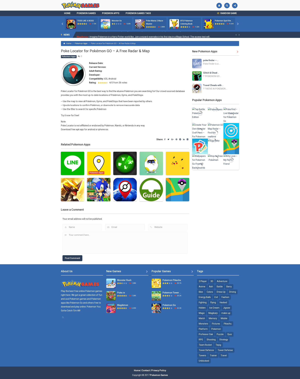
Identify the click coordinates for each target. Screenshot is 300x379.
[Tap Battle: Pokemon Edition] (200, 113)
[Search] (227, 5)
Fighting (203, 302)
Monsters (203, 323)
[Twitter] (168, 139)
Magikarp (213, 313)
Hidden (202, 308)
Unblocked (204, 361)
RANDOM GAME (228, 13)
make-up (225, 313)
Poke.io (121, 292)
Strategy (223, 339)
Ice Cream (214, 308)
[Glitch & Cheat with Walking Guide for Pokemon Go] (197, 76)
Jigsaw (226, 308)
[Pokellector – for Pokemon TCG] (200, 146)
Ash (211, 286)
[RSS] (63, 317)
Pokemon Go (169, 305)
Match (202, 318)
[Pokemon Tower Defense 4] (156, 295)
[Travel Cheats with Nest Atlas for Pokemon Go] (197, 88)
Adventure (222, 281)
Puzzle (220, 334)
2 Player (203, 281)
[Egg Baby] (214, 140)
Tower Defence (206, 350)
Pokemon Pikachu (171, 280)
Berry (229, 286)
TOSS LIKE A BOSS (85, 21)
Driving (232, 292)
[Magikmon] (111, 308)
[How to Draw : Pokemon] (215, 158)
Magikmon (82, 35)
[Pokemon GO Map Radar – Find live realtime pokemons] (215, 132)
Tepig (218, 345)
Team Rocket (205, 345)
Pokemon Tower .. (171, 292)
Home (67, 13)
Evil (216, 297)
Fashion (225, 297)
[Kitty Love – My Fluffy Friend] (231, 160)
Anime (202, 286)
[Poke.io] (111, 295)
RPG (201, 339)
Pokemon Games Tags (138, 13)
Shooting (211, 339)
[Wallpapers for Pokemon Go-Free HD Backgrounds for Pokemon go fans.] (200, 165)
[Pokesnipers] (215, 109)
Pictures (216, 323)
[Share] (235, 5)
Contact (146, 370)
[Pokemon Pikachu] (156, 283)
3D (211, 281)
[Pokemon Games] (80, 5)
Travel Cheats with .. (213, 85)
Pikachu (228, 323)
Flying (213, 302)
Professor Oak (206, 334)
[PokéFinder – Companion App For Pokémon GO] (231, 146)
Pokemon (216, 329)
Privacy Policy (158, 370)
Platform (203, 329)
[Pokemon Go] (156, 308)
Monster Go (117, 21)
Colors (210, 292)
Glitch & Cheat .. (211, 73)
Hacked (223, 302)
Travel (224, 355)
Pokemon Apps (110, 13)
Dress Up (221, 292)
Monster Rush (124, 280)
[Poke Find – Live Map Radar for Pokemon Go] (231, 115)
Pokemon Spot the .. (223, 21)
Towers (202, 355)
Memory (213, 318)
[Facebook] (165, 139)
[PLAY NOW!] (71, 23)
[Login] (219, 5)
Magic (202, 313)
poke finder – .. (210, 60)
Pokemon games (93, 291)
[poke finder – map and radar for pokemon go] (197, 63)
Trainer (213, 355)
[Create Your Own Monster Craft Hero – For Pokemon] (200, 130)
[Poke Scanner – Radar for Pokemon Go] (231, 130)
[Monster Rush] (111, 283)
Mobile (224, 318)
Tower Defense (225, 350)
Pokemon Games (86, 13)
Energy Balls (205, 297)
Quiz (229, 334)
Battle (220, 286)
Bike (201, 292)
